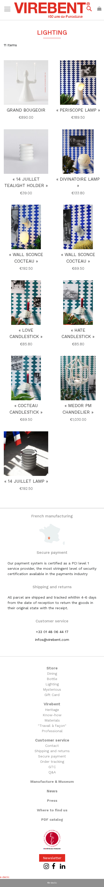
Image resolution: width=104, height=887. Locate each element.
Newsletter (52, 858)
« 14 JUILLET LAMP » (26, 481)
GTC (52, 767)
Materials (52, 720)
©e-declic (52, 883)
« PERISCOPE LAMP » (78, 110)
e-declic (4, 877)
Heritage (52, 710)
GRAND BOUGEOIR (26, 110)
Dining (52, 673)
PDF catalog (52, 819)
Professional (52, 731)
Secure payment (52, 756)
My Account (71, 16)
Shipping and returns (52, 751)
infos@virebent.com (52, 640)
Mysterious (52, 689)
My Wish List (47, 16)
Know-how (52, 715)
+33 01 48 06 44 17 (52, 632)
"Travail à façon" (52, 726)
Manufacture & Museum (52, 781)
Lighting (52, 684)
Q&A (52, 772)
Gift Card (52, 695)
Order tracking (52, 761)
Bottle (52, 679)
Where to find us (52, 810)
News (52, 791)
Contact (52, 746)
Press (52, 800)
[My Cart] (99, 8)
